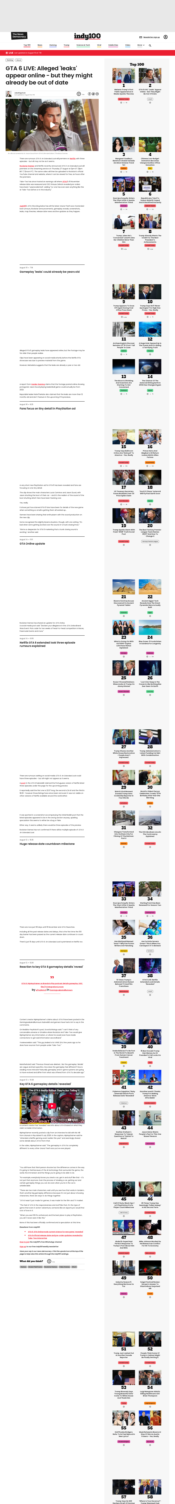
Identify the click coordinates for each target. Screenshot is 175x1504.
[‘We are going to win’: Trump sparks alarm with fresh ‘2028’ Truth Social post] (123, 515)
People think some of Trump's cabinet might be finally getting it (150, 1355)
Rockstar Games (27, 166)
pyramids (124, 612)
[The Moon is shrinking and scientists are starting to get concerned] (123, 366)
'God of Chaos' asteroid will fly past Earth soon (150, 492)
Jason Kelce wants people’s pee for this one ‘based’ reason (150, 1134)
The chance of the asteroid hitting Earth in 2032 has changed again (150, 383)
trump (124, 1403)
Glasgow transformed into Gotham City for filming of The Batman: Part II (124, 835)
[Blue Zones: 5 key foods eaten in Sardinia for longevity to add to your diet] (150, 627)
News (40, 45)
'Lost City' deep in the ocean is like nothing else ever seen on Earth (150, 684)
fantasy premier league (150, 541)
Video (127, 45)
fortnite (150, 951)
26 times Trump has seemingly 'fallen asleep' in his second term (150, 1205)
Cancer (123, 1062)
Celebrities (113, 45)
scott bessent (123, 501)
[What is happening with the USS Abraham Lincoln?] (150, 818)
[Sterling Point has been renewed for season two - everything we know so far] (150, 889)
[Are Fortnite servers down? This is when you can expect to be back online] (150, 927)
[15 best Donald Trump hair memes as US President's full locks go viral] (150, 1036)
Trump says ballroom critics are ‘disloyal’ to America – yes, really (124, 453)
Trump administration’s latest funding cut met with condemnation (150, 753)
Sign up (23, 1246)
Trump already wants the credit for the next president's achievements (150, 239)
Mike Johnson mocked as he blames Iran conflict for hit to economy (150, 1243)
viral (150, 1062)
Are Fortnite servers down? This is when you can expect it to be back (150, 943)
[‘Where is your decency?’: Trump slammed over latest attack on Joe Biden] (150, 1487)
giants (124, 351)
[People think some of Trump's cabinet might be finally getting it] (150, 1339)
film (150, 168)
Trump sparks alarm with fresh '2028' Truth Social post (124, 532)
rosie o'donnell (124, 691)
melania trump (124, 99)
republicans (124, 1144)
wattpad (124, 951)
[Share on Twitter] (93, 93)
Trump (66, 45)
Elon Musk (150, 1441)
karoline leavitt (150, 1103)
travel (150, 1294)
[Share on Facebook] (89, 93)
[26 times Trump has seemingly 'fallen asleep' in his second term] (150, 1189)
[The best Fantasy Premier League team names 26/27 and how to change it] (150, 515)
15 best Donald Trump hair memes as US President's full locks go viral (150, 1054)
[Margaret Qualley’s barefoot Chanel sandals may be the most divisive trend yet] (123, 144)
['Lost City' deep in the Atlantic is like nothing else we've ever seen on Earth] (150, 667)
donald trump (123, 245)
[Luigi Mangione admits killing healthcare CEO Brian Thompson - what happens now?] (150, 1377)
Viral (99, 45)
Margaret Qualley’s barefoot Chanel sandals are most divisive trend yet (124, 162)
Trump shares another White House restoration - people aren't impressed (124, 754)
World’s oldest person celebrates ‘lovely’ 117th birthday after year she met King (150, 794)
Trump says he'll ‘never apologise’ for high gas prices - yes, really (150, 308)
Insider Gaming (38, 384)
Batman (123, 843)
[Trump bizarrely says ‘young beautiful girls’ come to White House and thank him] (123, 1377)
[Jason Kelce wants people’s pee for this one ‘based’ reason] (150, 1117)
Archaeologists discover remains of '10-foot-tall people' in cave (124, 345)
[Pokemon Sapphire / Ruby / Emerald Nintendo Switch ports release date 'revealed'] (123, 1077)
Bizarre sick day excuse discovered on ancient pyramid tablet (124, 603)
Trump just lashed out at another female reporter (124, 1355)
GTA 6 (64, 181)
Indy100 (23, 206)
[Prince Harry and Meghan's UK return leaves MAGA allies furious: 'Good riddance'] (150, 436)
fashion (123, 168)
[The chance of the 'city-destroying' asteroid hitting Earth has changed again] (150, 366)
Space (150, 390)
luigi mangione (150, 1403)
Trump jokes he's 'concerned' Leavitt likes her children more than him (124, 239)
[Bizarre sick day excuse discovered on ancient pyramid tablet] (123, 586)
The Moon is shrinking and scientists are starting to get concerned (123, 384)
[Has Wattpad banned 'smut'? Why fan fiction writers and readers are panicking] (123, 927)
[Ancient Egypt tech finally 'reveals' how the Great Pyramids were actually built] (150, 586)
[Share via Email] (97, 93)
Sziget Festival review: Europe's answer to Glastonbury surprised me (150, 1285)
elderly (150, 803)
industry (123, 1294)
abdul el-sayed (150, 206)
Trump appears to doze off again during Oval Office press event (123, 308)
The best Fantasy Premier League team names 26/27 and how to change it (150, 533)
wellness (150, 653)
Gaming (53, 45)
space (150, 501)
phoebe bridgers (123, 1441)
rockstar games (50, 1267)
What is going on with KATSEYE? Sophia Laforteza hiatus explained (124, 644)
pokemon (124, 1103)
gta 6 (18, 60)
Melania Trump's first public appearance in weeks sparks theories (124, 92)
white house (124, 991)
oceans (150, 351)
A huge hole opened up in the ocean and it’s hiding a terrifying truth (150, 345)
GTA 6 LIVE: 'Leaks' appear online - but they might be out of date (150, 92)
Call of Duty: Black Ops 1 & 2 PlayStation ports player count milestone (123, 1205)
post (23, 783)
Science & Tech (83, 45)
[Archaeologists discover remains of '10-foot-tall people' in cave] (123, 329)
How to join (24, 1242)
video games (64, 1267)
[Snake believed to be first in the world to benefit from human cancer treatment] (123, 1036)
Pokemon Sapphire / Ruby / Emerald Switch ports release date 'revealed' (124, 1093)
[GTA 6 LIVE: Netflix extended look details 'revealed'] (150, 965)
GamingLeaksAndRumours (61, 990)
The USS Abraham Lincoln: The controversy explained (150, 834)
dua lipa (124, 206)
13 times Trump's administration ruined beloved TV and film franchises (124, 983)
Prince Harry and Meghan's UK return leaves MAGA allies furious (150, 454)
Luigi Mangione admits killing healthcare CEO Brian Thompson (150, 1393)
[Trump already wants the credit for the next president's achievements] (150, 221)
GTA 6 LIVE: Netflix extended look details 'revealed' (150, 982)
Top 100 (27, 45)
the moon (124, 390)
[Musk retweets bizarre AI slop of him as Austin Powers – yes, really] (150, 1418)
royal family (150, 462)
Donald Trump (150, 313)
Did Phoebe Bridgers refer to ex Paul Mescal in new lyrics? (124, 1434)
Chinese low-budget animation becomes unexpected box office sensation (150, 162)
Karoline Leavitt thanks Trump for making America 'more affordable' (150, 1094)
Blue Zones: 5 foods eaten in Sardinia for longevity (150, 642)
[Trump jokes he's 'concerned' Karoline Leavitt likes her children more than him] (123, 221)
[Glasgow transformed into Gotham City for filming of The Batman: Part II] (123, 817)
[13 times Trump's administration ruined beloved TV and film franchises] (123, 965)
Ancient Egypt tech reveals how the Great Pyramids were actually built (150, 604)
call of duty (124, 1213)
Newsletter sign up (151, 37)
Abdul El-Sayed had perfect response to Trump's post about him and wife (123, 1244)
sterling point (150, 912)
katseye (123, 653)
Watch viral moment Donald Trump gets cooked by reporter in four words (123, 794)
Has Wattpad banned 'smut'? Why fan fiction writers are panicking (123, 943)
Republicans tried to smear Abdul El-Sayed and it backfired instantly (150, 200)
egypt (150, 612)
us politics (123, 803)
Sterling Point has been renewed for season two (150, 904)
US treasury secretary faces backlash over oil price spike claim (123, 493)
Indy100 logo (87, 36)
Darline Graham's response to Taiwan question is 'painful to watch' (123, 1135)
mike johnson (150, 1253)
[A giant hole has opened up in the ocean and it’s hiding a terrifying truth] (150, 329)
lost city (150, 691)
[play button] (52, 125)
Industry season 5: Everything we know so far (124, 1284)
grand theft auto (35, 1267)
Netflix (73, 158)
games (23, 1267)
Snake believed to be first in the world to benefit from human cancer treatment (123, 1054)
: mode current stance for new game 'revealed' (55, 1232)
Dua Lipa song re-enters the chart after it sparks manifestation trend (124, 200)
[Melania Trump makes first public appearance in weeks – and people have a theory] (123, 75)
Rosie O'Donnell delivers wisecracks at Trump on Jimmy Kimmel (124, 684)
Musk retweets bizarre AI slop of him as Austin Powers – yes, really (150, 1434)
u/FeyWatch (41, 990)
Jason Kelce (150, 1144)
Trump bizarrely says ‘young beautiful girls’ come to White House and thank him (123, 1394)
